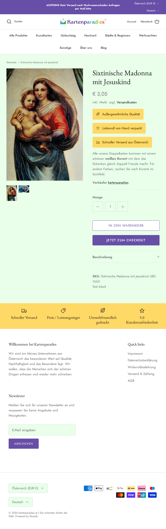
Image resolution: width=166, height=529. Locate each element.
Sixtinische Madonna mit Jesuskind (39, 62)
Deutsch (151, 11)
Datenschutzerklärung (142, 360)
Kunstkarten (44, 35)
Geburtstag (68, 35)
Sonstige (65, 48)
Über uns (86, 48)
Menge (97, 197)
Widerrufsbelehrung (142, 367)
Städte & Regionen (117, 35)
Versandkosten (127, 102)
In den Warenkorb (126, 225)
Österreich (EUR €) (144, 3)
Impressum (135, 353)
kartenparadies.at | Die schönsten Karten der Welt (38, 514)
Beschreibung (102, 257)
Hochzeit (90, 35)
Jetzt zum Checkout (126, 240)
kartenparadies (118, 182)
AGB (131, 380)
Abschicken (23, 444)
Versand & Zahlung (141, 373)
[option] (44, 124)
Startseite (11, 62)
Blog (104, 48)
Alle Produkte (18, 35)
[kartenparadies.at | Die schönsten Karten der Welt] (83, 22)
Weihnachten (148, 35)
